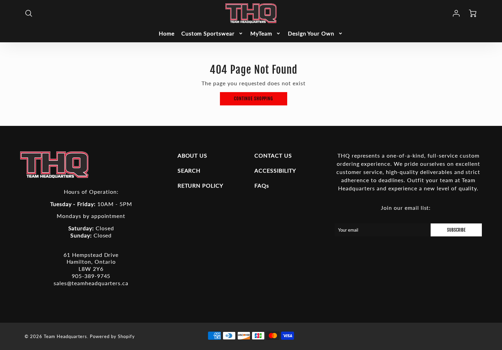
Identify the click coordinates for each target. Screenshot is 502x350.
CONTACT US (273, 155)
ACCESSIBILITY (275, 170)
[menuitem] (166, 33)
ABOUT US (193, 155)
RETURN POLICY (200, 185)
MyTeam (261, 33)
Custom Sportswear (208, 33)
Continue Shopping (253, 98)
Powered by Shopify (112, 336)
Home (167, 33)
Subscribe (456, 230)
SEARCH (189, 170)
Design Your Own (311, 33)
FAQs (261, 185)
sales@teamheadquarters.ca (91, 283)
